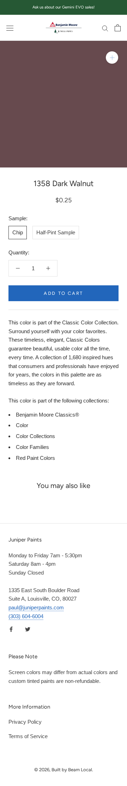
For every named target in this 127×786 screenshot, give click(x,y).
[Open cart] (118, 27)
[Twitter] (27, 629)
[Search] (105, 28)
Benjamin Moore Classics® (47, 415)
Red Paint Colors (35, 458)
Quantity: (18, 252)
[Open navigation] (9, 28)
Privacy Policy (25, 722)
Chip (17, 232)
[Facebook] (11, 629)
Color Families (32, 447)
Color (22, 425)
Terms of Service (28, 736)
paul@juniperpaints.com (36, 607)
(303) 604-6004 (25, 616)
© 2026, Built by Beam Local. (63, 769)
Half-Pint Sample (55, 232)
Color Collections (35, 436)
